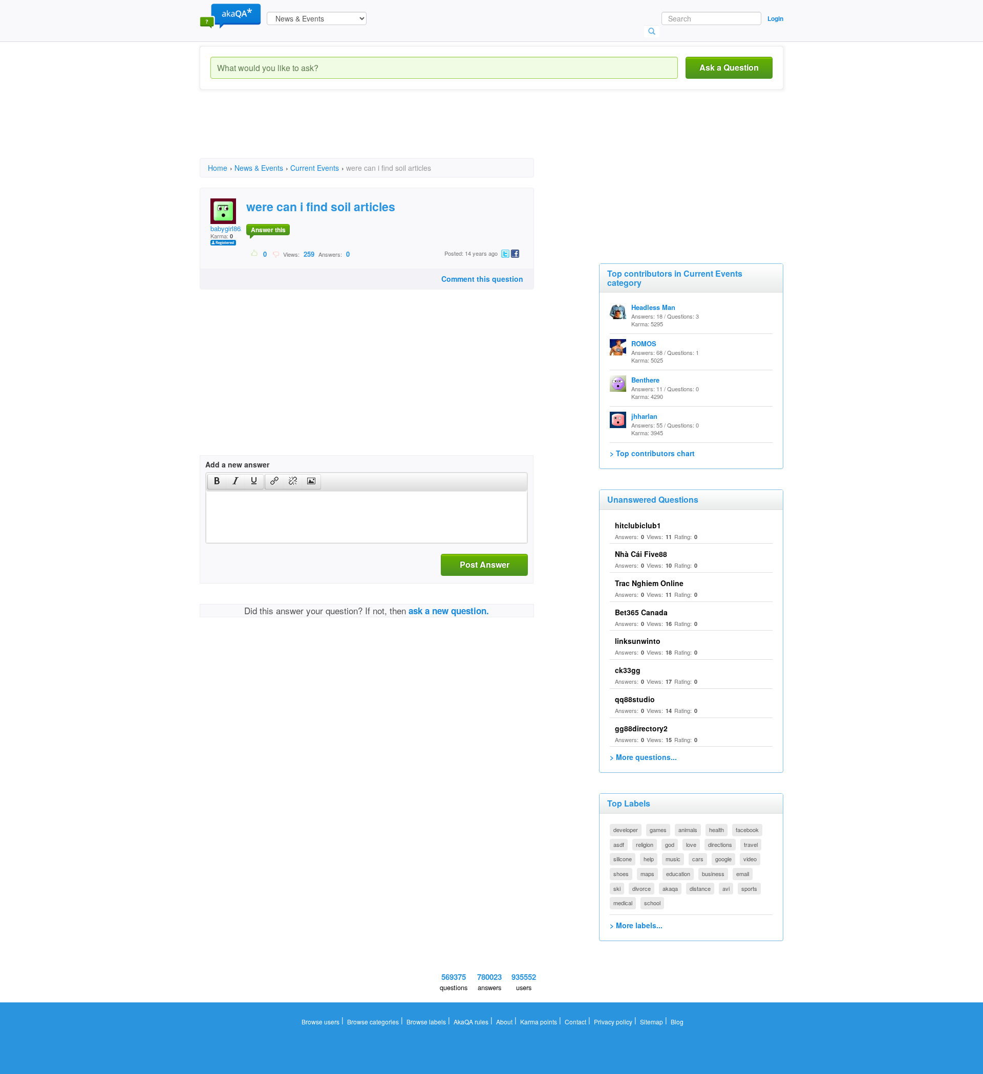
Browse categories (373, 1021)
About (504, 1021)
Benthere (645, 380)
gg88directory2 (641, 728)
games (658, 829)
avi (726, 888)
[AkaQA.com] (230, 15)
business (713, 873)
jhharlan (644, 416)
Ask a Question (729, 67)
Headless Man (653, 307)
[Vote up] (254, 254)
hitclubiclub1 (638, 525)
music (673, 859)
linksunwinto (637, 641)
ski (617, 888)
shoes (621, 873)
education (678, 873)
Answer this (268, 229)
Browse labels (426, 1021)
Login (775, 18)
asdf (618, 844)
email (742, 873)
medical (622, 903)
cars (697, 859)
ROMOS (643, 343)
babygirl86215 (230, 228)
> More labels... (636, 925)
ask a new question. (449, 611)
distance (700, 888)
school (652, 903)
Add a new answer (237, 464)
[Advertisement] (386, 133)
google (723, 859)
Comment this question (482, 279)
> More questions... (643, 757)
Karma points (538, 1021)
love (691, 844)
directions (720, 844)
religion (644, 844)
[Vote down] (275, 254)
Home (217, 168)
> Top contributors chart (652, 453)
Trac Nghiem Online (649, 583)
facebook (747, 829)
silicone (622, 859)
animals (687, 829)
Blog (677, 1021)
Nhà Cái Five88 (641, 554)
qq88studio (635, 699)
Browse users (320, 1021)
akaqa (670, 888)
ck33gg (627, 670)
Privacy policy (613, 1021)
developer (625, 829)
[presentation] (217, 482)
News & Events (258, 168)
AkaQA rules (471, 1021)
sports (749, 888)
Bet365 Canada (641, 612)
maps (647, 873)
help (649, 859)
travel (751, 844)
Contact (575, 1021)
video (750, 859)
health (716, 829)
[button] (216, 481)
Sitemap (651, 1021)
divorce (641, 888)
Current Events (314, 168)
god (669, 844)
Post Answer (484, 564)
